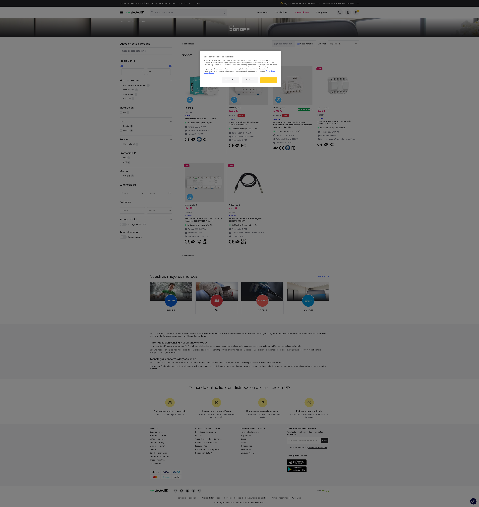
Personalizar (231, 80)
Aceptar (268, 80)
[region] (240, 69)
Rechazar (250, 80)
